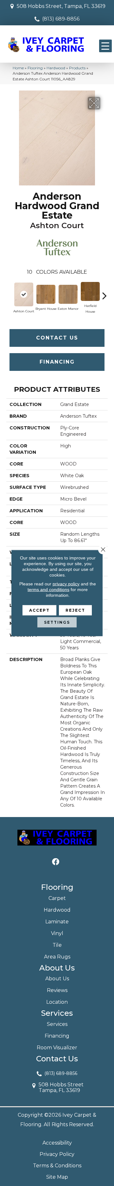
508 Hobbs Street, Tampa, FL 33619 (61, 6)
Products (77, 68)
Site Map (57, 1177)
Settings (57, 622)
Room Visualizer (57, 1048)
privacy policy (66, 583)
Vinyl (57, 933)
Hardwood (56, 68)
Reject (75, 610)
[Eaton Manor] (68, 294)
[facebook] (55, 862)
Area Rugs (57, 957)
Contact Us (57, 338)
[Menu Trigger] (105, 46)
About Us (57, 979)
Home (18, 68)
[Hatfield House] (90, 291)
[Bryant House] (46, 294)
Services (57, 1024)
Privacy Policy (57, 1154)
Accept (39, 610)
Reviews (57, 990)
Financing (57, 362)
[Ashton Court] (24, 294)
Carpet (57, 898)
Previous (9, 292)
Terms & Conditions (57, 1166)
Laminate (57, 922)
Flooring (35, 68)
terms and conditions (48, 589)
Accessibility (57, 1143)
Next (104, 292)
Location (57, 1002)
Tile (57, 945)
